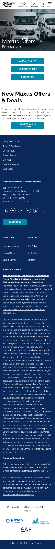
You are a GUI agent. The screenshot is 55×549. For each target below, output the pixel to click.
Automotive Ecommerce (35, 543)
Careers (31, 260)
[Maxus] (22, 5)
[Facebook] (5, 210)
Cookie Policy (9, 151)
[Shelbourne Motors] (9, 5)
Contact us (33, 253)
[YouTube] (20, 210)
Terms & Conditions (12, 146)
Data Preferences (11, 164)
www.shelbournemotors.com (16, 201)
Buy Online (33, 246)
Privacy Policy (9, 155)
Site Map (7, 160)
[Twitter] (13, 210)
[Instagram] (35, 210)
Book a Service (9, 260)
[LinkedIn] (28, 210)
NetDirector (14, 543)
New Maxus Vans (11, 246)
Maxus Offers (9, 253)
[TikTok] (43, 210)
